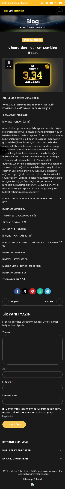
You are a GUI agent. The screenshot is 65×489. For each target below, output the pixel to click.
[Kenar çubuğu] (4, 151)
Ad (4, 368)
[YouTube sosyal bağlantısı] (51, 3)
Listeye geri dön (32, 301)
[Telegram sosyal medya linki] (60, 3)
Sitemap (28, 479)
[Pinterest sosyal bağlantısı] (32, 291)
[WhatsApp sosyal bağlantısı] (56, 3)
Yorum (7, 332)
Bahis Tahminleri (37, 27)
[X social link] (41, 3)
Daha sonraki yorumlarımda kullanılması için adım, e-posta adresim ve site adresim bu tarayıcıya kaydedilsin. (31, 412)
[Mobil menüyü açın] (59, 11)
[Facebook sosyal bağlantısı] (17, 291)
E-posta (7, 382)
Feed (39, 479)
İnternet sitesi (9, 395)
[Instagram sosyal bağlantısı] (46, 3)
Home (23, 27)
